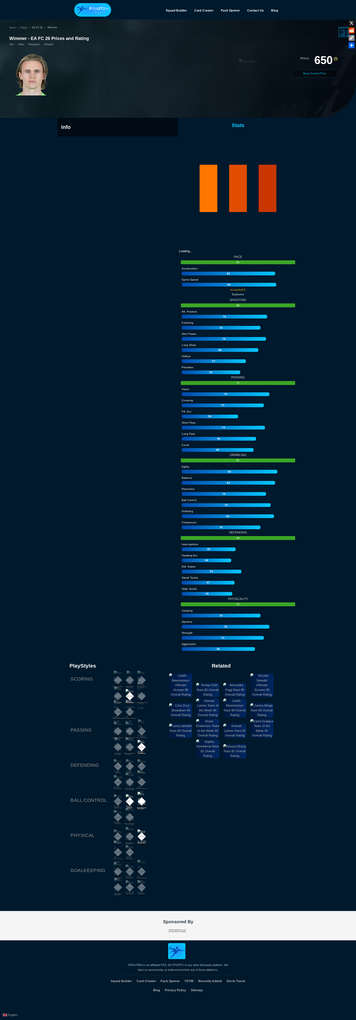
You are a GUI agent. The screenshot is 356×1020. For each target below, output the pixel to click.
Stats (21, 44)
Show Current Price (314, 73)
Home (12, 27)
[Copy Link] (351, 38)
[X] (351, 23)
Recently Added (210, 981)
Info (11, 44)
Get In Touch (236, 981)
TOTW (189, 981)
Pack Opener (230, 10)
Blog (274, 10)
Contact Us (255, 10)
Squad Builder (176, 10)
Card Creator (203, 10)
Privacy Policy (175, 990)
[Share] (351, 45)
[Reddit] (351, 30)
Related (48, 44)
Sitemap (197, 990)
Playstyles (34, 44)
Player (23, 27)
